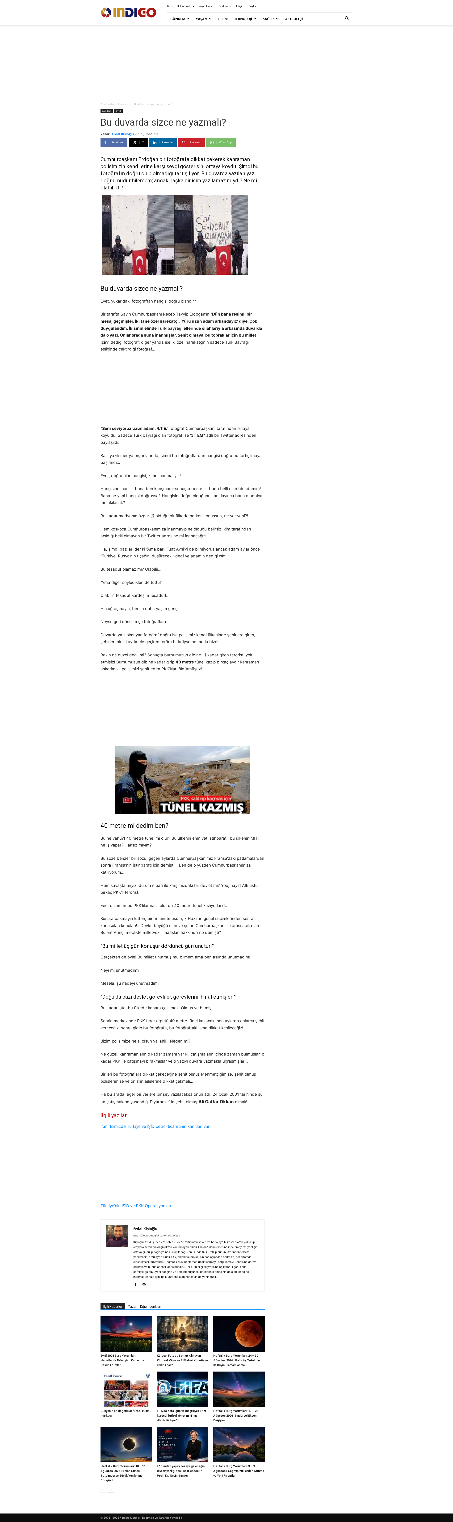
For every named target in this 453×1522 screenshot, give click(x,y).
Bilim (223, 19)
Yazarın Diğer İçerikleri (144, 1306)
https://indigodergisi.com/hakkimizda (156, 1235)
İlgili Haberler (112, 1306)
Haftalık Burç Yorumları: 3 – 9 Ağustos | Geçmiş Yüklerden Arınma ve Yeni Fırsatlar (238, 1470)
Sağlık (269, 19)
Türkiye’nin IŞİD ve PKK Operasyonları (136, 1205)
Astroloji (294, 19)
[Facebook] (137, 1284)
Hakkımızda (184, 6)
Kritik (118, 110)
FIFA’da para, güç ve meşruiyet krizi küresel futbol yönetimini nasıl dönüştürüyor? (181, 1415)
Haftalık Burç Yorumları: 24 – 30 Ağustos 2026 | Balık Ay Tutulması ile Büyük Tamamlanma (237, 1360)
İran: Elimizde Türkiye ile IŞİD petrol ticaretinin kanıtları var (155, 1126)
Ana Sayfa (107, 104)
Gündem (177, 19)
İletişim (239, 6)
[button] (346, 19)
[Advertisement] (226, 64)
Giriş (169, 6)
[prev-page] (103, 1490)
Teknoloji (243, 19)
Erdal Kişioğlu (123, 134)
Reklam (223, 6)
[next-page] (111, 1490)
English (253, 6)
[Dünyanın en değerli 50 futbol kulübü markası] (126, 1389)
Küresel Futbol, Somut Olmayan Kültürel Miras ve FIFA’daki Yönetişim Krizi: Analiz (182, 1360)
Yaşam (202, 19)
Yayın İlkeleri (206, 6)
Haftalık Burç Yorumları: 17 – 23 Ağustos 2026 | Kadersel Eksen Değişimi (235, 1415)
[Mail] (146, 1284)
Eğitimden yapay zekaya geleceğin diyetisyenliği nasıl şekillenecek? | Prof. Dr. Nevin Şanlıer (181, 1470)
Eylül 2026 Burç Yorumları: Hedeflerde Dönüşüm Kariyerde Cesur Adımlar (122, 1360)
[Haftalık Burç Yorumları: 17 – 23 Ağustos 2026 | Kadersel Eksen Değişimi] (239, 1389)
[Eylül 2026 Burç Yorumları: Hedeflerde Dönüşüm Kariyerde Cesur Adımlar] (126, 1334)
